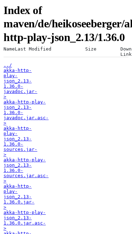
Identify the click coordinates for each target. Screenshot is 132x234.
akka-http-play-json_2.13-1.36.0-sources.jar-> (20, 141)
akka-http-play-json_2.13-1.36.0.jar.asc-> (25, 220)
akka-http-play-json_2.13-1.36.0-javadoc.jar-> (20, 83)
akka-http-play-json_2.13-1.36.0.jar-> (19, 196)
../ (8, 65)
